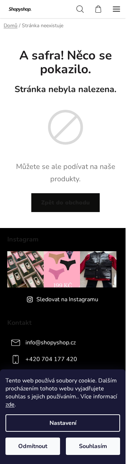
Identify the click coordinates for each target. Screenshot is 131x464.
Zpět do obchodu (65, 203)
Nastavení (62, 423)
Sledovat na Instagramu (67, 299)
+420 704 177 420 (51, 359)
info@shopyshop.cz (50, 343)
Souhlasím (93, 446)
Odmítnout (32, 446)
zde (10, 405)
